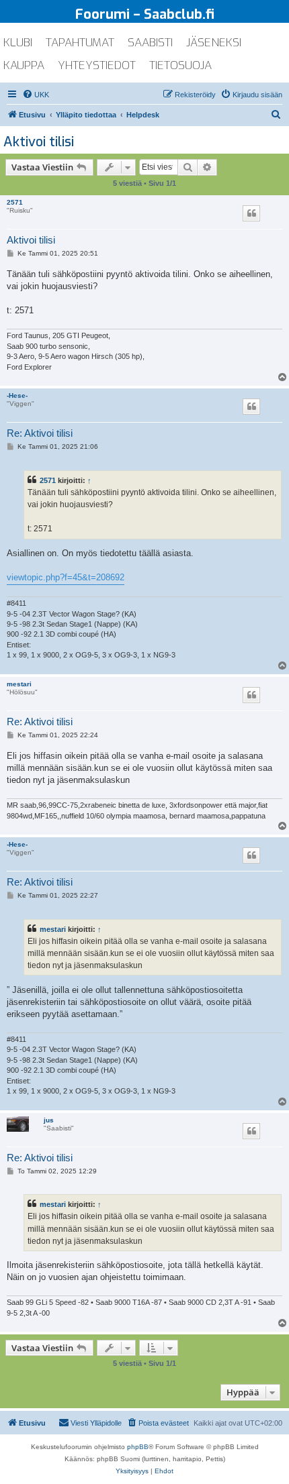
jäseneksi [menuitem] (213, 42)
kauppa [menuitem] (23, 65)
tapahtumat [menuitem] (80, 42)
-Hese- (17, 395)
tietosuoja (180, 65)
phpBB (138, 1446)
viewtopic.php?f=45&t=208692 (65, 577)
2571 (15, 202)
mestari (19, 684)
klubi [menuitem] (17, 42)
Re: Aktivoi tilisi (40, 433)
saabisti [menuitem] (150, 42)
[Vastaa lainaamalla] (251, 213)
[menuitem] (35, 95)
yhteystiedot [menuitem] (97, 65)
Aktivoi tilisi (38, 142)
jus (49, 1120)
